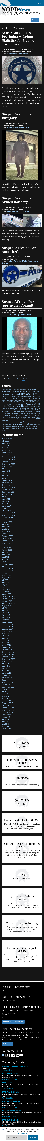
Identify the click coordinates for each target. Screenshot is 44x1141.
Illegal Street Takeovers (17, 408)
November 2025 (8, 459)
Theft (9, 424)
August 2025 (7, 466)
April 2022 (6, 559)
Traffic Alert (36, 424)
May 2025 (5, 473)
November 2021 (8, 571)
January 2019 (7, 650)
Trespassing (18, 428)
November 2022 (8, 543)
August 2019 (7, 633)
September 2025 (8, 464)
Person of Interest (25, 413)
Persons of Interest (35, 413)
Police (9, 415)
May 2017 (5, 696)
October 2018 (7, 657)
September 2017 (8, 687)
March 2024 (6, 506)
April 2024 (6, 504)
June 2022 (6, 555)
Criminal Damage (9, 400)
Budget (12, 394)
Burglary (16, 394)
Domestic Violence (30, 400)
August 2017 (6, 689)
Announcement (12, 54)
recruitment (31, 417)
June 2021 (5, 582)
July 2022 (5, 552)
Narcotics (4, 411)
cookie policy (23, 1133)
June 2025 (6, 471)
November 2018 (8, 654)
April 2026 (6, 448)
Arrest (9, 391)
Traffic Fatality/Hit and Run (30, 426)
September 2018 (8, 659)
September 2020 (8, 603)
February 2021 (7, 592)
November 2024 (8, 487)
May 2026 (5, 446)
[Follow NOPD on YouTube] (21, 1056)
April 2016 (5, 726)
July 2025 (5, 469)
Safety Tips (14, 419)
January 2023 (7, 538)
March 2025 (6, 478)
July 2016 (5, 719)
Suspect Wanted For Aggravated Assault (18, 303)
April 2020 (6, 615)
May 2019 (5, 640)
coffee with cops (30, 396)
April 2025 (6, 476)
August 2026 (7, 439)
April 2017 (5, 698)
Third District (24, 211)
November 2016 (8, 710)
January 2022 (7, 566)
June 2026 (6, 443)
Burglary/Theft (12, 127)
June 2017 (5, 694)
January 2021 (7, 594)
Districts (16, 400)
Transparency (23, 54)
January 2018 (7, 678)
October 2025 (7, 462)
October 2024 (7, 490)
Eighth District (15, 402)
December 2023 (8, 513)
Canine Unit (5, 396)
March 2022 (6, 562)
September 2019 (8, 631)
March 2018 (6, 673)
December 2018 (8, 652)
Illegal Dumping (6, 408)
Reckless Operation (22, 417)
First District (15, 404)
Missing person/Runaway (12, 410)
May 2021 (5, 585)
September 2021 (8, 575)
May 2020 (6, 613)
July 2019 (5, 636)
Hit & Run (18, 406)
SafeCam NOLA (6, 419)
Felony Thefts (36, 402)
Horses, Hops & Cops (36, 406)
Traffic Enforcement (7, 426)
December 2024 (8, 485)
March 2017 (6, 701)
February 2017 (7, 703)
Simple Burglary (25, 421)
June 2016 (6, 722)
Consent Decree (24, 398)
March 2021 (6, 589)
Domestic (21, 400)
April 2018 (6, 671)
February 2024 (7, 508)
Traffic (31, 424)
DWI (36, 400)
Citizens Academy (21, 396)
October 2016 (7, 712)
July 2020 (5, 608)
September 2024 (8, 492)
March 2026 (6, 450)
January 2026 (7, 455)
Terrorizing (5, 424)
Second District (22, 419)
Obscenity (23, 411)
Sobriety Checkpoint (25, 423)
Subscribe (7, 1044)
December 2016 (8, 708)
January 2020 (7, 622)
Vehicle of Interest (27, 428)
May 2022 (5, 557)
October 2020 (7, 601)
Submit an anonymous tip (13, 1022)
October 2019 (7, 629)
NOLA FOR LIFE (11, 411)
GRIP (13, 406)
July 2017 (5, 692)
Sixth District (15, 423)
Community (5, 398)
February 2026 (7, 452)
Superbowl (34, 423)
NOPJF (18, 411)
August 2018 (7, 661)
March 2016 (6, 729)
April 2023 (6, 531)
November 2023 (8, 515)
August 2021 (6, 578)
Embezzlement (26, 402)
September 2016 (8, 715)
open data (29, 411)
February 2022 (7, 564)
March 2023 (6, 534)
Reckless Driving (12, 417)
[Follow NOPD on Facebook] (10, 1056)
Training (4, 428)
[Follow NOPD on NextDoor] (5, 1055)
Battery (7, 394)
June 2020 (6, 610)
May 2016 (5, 724)
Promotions (33, 415)
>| (26, 379)
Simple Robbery (6, 423)
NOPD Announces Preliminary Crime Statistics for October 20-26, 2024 (19, 38)
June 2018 (6, 666)
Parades (4, 413)
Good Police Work (25, 261)
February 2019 (7, 647)
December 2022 (8, 541)
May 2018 (5, 668)
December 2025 (8, 457)
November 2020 (8, 599)
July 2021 (5, 580)
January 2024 (7, 510)
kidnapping (27, 408)
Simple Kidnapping (35, 421)
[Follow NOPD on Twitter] (13, 1056)
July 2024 (5, 497)
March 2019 (6, 645)
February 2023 (7, 536)
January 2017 (7, 705)
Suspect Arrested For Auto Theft (19, 249)
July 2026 (5, 441)
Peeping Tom (17, 413)
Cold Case (37, 396)
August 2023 (7, 522)
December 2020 (8, 596)
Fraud (33, 404)
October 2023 (7, 517)
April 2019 (5, 643)
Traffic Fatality (17, 426)
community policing (14, 398)
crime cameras (33, 398)
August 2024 (7, 494)
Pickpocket (5, 415)
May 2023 (5, 529)
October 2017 (7, 685)
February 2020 (7, 620)
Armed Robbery (12, 211)
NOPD (16, 9)
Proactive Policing (25, 415)
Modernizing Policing (26, 410)
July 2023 (5, 524)
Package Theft (36, 411)
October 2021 (7, 573)
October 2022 (7, 545)
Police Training (15, 415)
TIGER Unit (25, 424)
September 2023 (8, 520)
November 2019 (8, 627)
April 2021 (5, 587)
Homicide (25, 406)
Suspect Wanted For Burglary (18, 116)
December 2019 (8, 624)
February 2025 (7, 480)
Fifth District (6, 404)
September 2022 (8, 548)
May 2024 (5, 501)
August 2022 (7, 550)
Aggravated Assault (7, 389)
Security (31, 419)
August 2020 (7, 606)
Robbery (37, 417)
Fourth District (25, 315)
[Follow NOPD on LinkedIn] (17, 1056)
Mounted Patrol (36, 410)
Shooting (18, 421)
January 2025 (7, 483)
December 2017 (8, 680)
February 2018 (7, 675)
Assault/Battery (13, 315)
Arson (13, 391)
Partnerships (9, 413)
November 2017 (8, 682)
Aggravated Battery (18, 389)
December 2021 (8, 569)
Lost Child (33, 408)
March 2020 (6, 617)
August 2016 (7, 717)
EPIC (31, 402)
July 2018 (5, 664)
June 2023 (6, 527)
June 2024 (6, 499)
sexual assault (11, 421)
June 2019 (6, 638)
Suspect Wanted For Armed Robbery (18, 200)
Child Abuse (12, 396)
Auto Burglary (32, 391)
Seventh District (25, 127)
